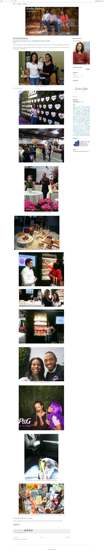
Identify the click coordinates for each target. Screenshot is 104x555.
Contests (79, 111)
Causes (80, 109)
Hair (89, 116)
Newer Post (15, 537)
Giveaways (75, 116)
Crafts (89, 111)
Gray (86, 116)
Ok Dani (49, 44)
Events (22, 532)
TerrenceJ (40, 44)
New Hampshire (79, 126)
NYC (24, 532)
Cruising (74, 113)
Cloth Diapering (76, 110)
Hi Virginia (79, 118)
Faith (81, 114)
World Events (87, 135)
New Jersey (85, 126)
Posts (75, 74)
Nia (89, 126)
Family (85, 114)
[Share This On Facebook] (25, 531)
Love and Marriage (76, 122)
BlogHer (79, 107)
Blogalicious (87, 106)
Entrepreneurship (86, 113)
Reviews (75, 130)
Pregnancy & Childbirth (84, 129)
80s (73, 106)
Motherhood (75, 125)
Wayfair (84, 134)
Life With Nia (87, 121)
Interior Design (80, 119)
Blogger (54, 549)
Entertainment (79, 113)
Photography (75, 129)
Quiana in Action (77, 40)
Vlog (81, 134)
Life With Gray (81, 121)
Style (83, 131)
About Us (25, 3)
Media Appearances (77, 123)
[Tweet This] (27, 531)
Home (14, 3)
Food (89, 114)
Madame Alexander (84, 122)
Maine (89, 122)
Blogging (19, 532)
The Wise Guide (82, 132)
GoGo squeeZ (81, 116)
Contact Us (19, 3)
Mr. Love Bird (83, 125)
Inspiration (75, 119)
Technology (77, 132)
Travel (78, 134)
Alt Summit (77, 106)
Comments (76, 76)
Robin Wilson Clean (81, 130)
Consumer (75, 111)
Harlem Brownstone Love (81, 117)
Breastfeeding (75, 109)
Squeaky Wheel (78, 131)
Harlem (74, 117)
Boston (88, 107)
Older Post (68, 537)
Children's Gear (86, 109)
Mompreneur (87, 123)
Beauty (82, 106)
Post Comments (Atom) (22, 539)
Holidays (84, 118)
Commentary (86, 110)
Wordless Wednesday (80, 135)
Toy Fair (74, 134)
